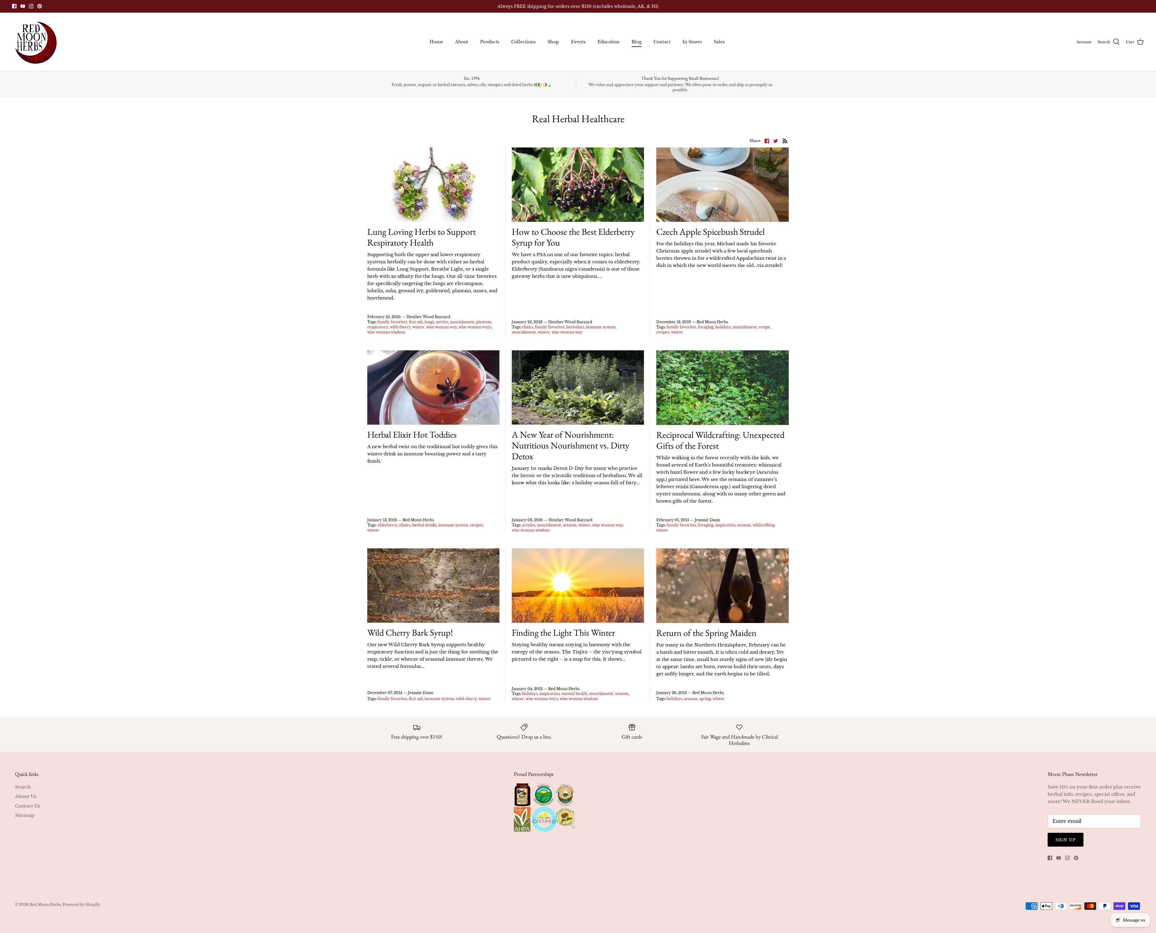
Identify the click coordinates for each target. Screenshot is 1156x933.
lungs (429, 322)
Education (609, 42)
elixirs (527, 327)
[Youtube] (22, 6)
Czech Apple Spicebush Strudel (710, 231)
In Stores (692, 42)
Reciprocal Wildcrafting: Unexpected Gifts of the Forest (720, 440)
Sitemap (24, 815)
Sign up (1065, 839)
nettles (442, 322)
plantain (483, 322)
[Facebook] (14, 6)
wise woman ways (475, 327)
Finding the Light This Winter (563, 632)
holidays (723, 327)
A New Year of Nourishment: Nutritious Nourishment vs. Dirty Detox (570, 445)
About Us (25, 796)
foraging (705, 327)
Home (436, 42)
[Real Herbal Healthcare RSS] (785, 140)
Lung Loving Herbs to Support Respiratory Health (421, 237)
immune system (601, 327)
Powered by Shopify (81, 904)
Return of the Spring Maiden (706, 633)
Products (489, 42)
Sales (719, 42)
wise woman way (441, 327)
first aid (416, 322)
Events (578, 42)
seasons (569, 525)
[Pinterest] (39, 6)
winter (418, 327)
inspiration (725, 525)
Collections (523, 42)
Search (23, 787)
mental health (574, 693)
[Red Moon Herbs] (35, 42)
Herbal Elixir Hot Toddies (412, 434)
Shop (553, 42)
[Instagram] (31, 6)
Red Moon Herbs (45, 904)
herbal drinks (424, 525)
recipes (662, 332)
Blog (637, 42)
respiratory (377, 327)
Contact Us (27, 806)
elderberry (387, 525)
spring (705, 698)
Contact (662, 42)
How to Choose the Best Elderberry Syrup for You (573, 237)
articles (528, 525)
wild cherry (400, 327)
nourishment (462, 322)
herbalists (575, 327)
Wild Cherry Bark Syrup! (410, 632)
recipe (764, 327)
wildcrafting (764, 525)
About (461, 42)
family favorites (392, 322)
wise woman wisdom (386, 332)
